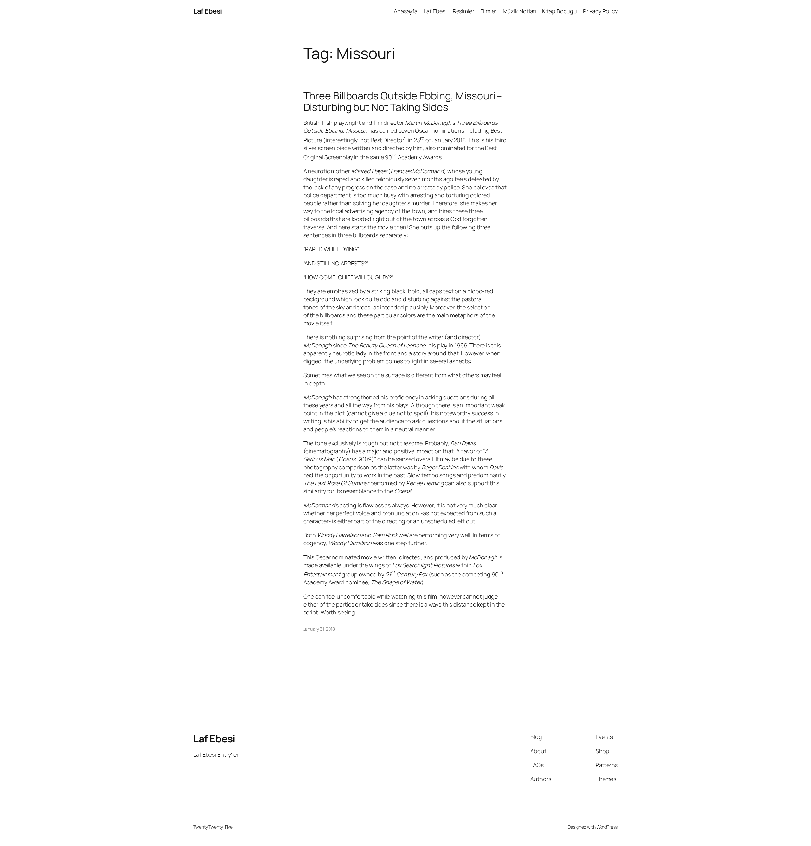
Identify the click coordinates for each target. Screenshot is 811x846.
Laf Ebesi (207, 11)
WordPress (607, 827)
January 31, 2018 (319, 629)
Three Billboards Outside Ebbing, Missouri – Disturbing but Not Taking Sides (402, 101)
